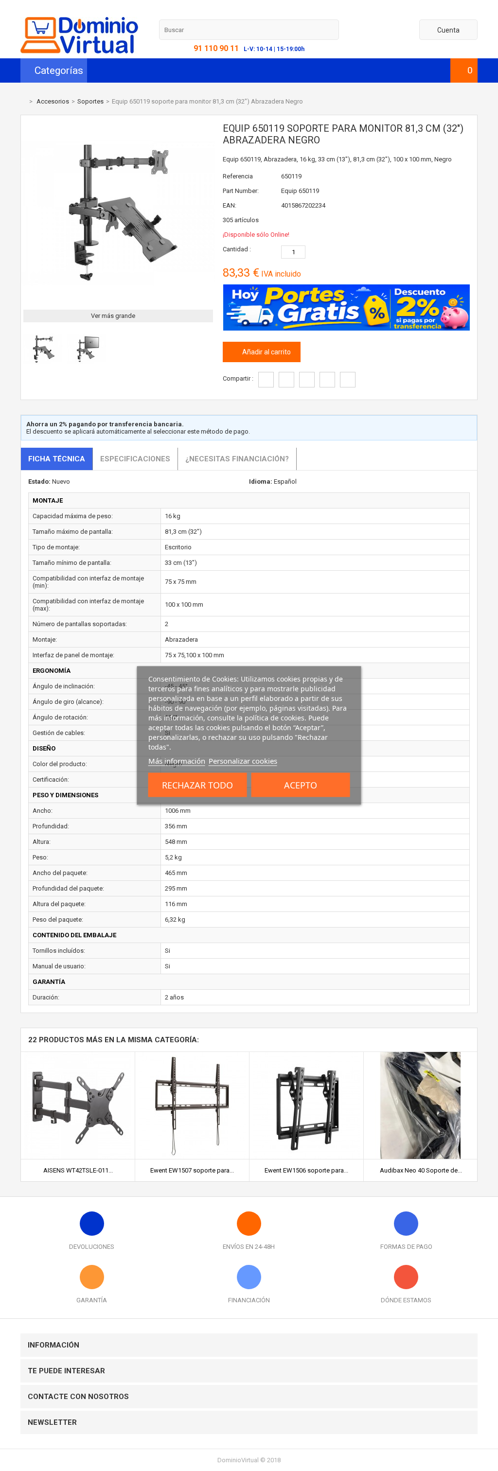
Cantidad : (237, 249)
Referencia (238, 176)
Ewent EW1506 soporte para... (306, 1170)
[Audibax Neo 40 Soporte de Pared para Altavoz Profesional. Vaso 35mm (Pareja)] (420, 1055)
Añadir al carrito (266, 352)
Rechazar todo (197, 785)
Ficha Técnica (56, 459)
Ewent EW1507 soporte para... (192, 1170)
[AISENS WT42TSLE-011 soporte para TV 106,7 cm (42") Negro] (77, 1055)
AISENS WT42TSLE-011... (78, 1170)
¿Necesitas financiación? (237, 459)
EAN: (229, 205)
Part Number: (241, 190)
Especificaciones (135, 459)
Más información (176, 761)
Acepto (300, 785)
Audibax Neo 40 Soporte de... (421, 1170)
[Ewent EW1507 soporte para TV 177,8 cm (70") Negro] (192, 1055)
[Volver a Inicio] (22, 101)
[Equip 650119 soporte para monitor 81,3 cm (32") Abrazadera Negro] (42, 366)
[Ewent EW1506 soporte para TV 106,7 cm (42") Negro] (306, 1055)
